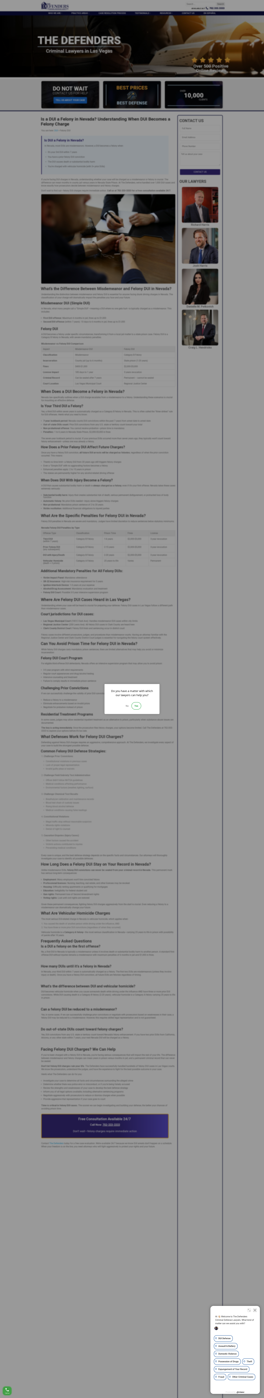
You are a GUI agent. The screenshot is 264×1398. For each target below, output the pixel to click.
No (127, 705)
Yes (136, 705)
